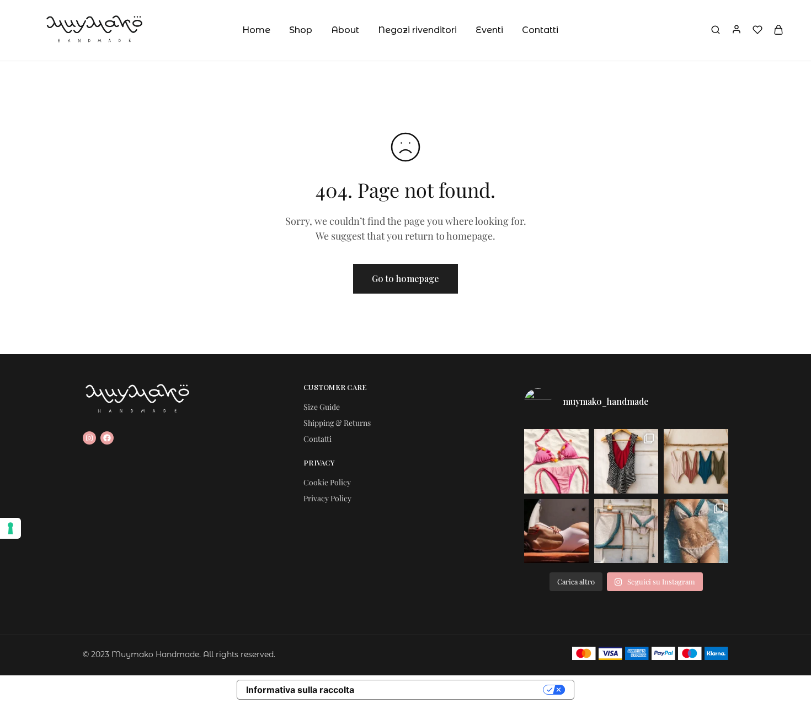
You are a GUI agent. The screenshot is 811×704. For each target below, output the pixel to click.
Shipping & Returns (337, 423)
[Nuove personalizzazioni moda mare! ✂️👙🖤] (626, 461)
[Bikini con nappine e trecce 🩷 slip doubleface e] (556, 461)
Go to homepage (405, 278)
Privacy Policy (327, 498)
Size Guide (321, 407)
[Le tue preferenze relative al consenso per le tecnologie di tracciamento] (10, 528)
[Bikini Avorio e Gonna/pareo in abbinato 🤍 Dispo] (626, 531)
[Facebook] (107, 438)
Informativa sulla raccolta (300, 689)
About (345, 30)
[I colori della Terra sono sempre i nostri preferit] (696, 461)
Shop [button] (300, 30)
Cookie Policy (327, 482)
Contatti (540, 30)
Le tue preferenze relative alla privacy (454, 689)
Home (256, 30)
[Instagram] (89, 438)
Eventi (489, 30)
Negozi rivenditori (417, 30)
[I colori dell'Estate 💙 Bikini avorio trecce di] (696, 531)
